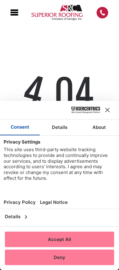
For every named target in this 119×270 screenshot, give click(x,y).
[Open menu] (14, 12)
